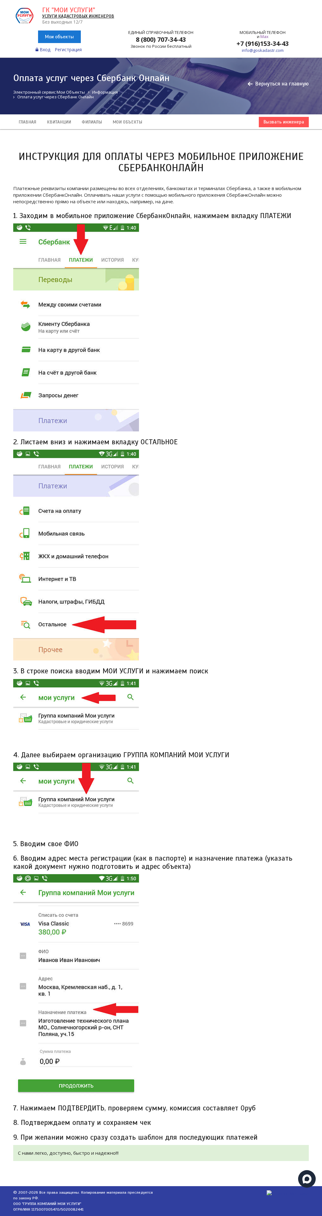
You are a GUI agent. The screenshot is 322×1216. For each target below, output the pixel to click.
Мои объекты (59, 37)
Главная (27, 122)
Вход (44, 49)
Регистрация (68, 49)
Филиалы (92, 122)
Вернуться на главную (282, 83)
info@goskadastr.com (263, 50)
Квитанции (59, 122)
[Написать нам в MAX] (307, 1179)
